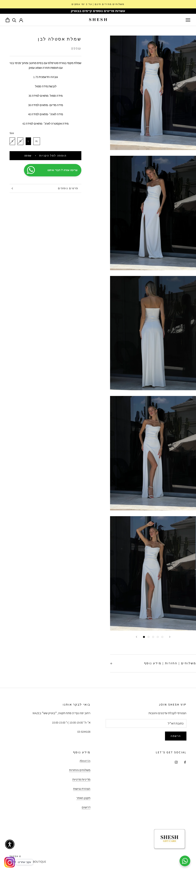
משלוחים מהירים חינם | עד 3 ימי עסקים (98, 4)
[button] (10, 844)
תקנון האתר (83, 798)
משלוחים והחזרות (79, 770)
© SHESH (15, 856)
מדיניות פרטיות (81, 779)
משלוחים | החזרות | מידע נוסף (170, 663)
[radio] (12, 141)
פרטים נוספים (68, 188)
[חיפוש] (14, 20)
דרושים (86, 807)
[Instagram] (176, 762)
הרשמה (176, 736)
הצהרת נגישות (81, 789)
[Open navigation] (188, 20)
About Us (85, 760)
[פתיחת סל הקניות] (7, 20)
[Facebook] (185, 762)
